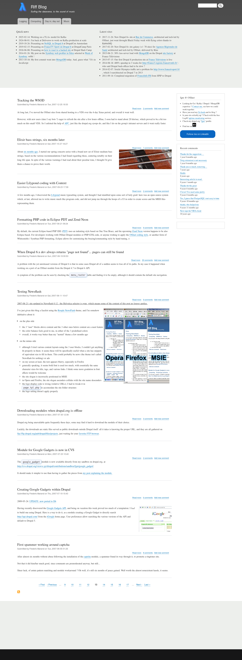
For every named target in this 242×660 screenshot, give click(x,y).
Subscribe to (18, 592)
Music (66, 21)
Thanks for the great (188, 185)
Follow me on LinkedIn (198, 134)
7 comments (148, 148)
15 (112, 584)
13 (96, 584)
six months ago (31, 151)
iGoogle (50, 516)
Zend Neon (137, 231)
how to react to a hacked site (57, 50)
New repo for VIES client (190, 210)
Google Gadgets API (56, 508)
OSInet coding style (139, 234)
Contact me (197, 106)
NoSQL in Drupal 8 (53, 43)
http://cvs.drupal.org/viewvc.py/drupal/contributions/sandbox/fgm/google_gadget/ (55, 466)
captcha (87, 556)
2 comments (148, 108)
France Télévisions (157, 59)
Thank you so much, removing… (193, 166)
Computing (36, 21)
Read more (136, 108)
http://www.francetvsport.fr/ (167, 69)
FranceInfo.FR (144, 75)
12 (88, 584)
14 (104, 584)
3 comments (148, 418)
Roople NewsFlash (66, 310)
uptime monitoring (196, 118)
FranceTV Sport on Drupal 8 (57, 46)
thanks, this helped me (189, 204)
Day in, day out (52, 21)
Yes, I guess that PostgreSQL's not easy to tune (199, 198)
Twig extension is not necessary (193, 160)
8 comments (148, 552)
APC (67, 123)
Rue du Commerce (144, 37)
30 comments (147, 260)
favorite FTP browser (89, 433)
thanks (183, 173)
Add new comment (161, 108)
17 (127, 584)
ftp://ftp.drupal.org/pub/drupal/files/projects (37, 433)
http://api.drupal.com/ (27, 516)
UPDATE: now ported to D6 (42, 501)
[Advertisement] (57, 623)
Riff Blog (39, 7)
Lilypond (55, 194)
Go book (201, 112)
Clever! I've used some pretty (192, 192)
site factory (168, 53)
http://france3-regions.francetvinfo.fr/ (159, 62)
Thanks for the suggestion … (192, 154)
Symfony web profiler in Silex (60, 53)
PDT (65, 231)
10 (72, 584)
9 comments (148, 227)
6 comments (148, 497)
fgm (203, 121)
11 (80, 584)
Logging (23, 21)
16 (120, 584)
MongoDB (61, 59)
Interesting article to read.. (191, 179)
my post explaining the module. (97, 473)
